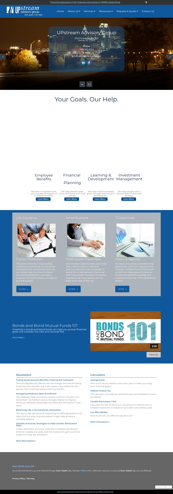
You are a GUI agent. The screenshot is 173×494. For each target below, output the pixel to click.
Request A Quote (126, 11)
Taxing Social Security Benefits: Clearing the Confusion (44, 380)
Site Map (31, 478)
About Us (73, 11)
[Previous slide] (3, 57)
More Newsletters (26, 441)
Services (88, 11)
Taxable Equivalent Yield (103, 401)
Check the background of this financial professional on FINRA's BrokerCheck (85, 2)
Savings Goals (97, 380)
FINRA (83, 471)
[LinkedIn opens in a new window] (83, 62)
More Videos (18, 337)
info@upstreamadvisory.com (86, 56)
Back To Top (162, 487)
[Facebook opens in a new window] (89, 62)
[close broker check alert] (146, 2)
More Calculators (100, 422)
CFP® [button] (121, 289)
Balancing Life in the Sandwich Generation (38, 410)
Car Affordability (99, 412)
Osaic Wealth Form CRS (23, 466)
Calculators (97, 374)
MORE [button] (22, 289)
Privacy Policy (18, 478)
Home (60, 11)
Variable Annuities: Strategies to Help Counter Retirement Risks (46, 424)
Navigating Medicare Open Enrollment (36, 393)
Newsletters (23, 374)
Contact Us (148, 11)
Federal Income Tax (100, 391)
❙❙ (89, 84)
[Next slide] (170, 57)
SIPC (90, 471)
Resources (105, 11)
